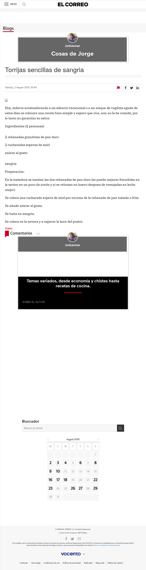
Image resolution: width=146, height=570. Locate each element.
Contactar (24, 563)
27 (80, 488)
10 (58, 471)
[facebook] (66, 538)
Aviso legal (35, 563)
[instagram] (79, 538)
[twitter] (72, 538)
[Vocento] (73, 554)
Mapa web (100, 563)
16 (50, 480)
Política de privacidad (71, 563)
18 (65, 480)
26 (73, 488)
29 (95, 488)
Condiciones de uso (51, 563)
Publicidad (88, 563)
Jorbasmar (72, 46)
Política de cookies (115, 563)
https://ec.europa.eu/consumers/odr (106, 545)
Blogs (8, 28)
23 (51, 488)
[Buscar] (120, 428)
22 (95, 480)
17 (58, 480)
